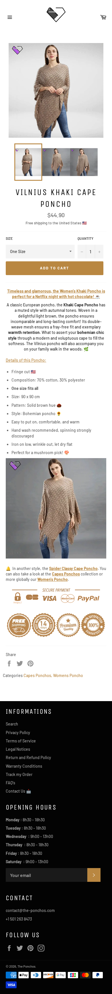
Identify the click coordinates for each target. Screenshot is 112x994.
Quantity (85, 238)
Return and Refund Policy (28, 757)
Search (12, 723)
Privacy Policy (18, 732)
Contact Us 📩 (18, 791)
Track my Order (19, 774)
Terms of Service (21, 740)
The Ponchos (26, 966)
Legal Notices (18, 749)
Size (9, 238)
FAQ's (10, 782)
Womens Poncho (68, 675)
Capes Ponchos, (38, 675)
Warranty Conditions (24, 766)
